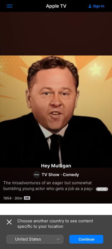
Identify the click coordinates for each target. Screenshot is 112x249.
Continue (86, 239)
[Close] (9, 222)
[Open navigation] (13, 6)
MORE (102, 189)
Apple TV (56, 6)
